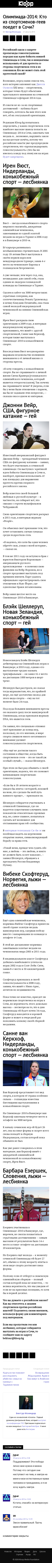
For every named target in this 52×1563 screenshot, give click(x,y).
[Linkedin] (26, 1434)
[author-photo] (26, 1409)
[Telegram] (26, 38)
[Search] (48, 4)
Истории (18, 1551)
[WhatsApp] (32, 38)
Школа (42, 1551)
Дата (35, 1551)
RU (35, 1554)
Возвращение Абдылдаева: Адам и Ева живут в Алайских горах (38, 1377)
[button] (5, 4)
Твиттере (25, 1426)
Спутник (19, 1554)
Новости (8, 1551)
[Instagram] (20, 1434)
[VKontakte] (38, 1434)
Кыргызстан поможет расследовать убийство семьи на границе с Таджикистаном (14, 1379)
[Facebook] (6, 38)
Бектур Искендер (13, 32)
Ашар (28, 1554)
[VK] (19, 38)
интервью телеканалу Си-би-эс (23, 830)
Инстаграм (30, 1429)
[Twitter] (12, 38)
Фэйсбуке (35, 1426)
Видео (27, 1551)
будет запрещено (13, 156)
